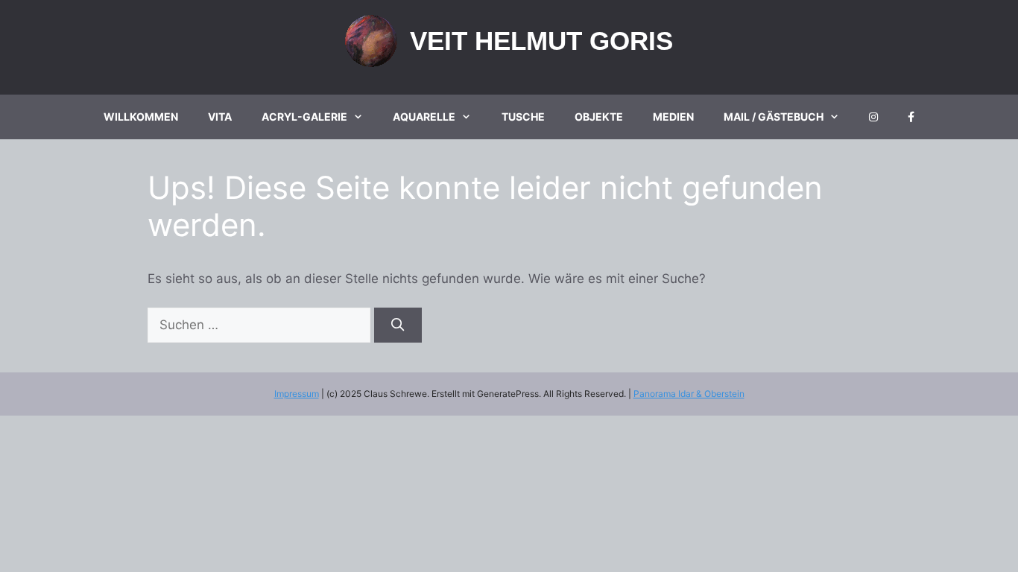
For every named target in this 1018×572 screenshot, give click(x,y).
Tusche (523, 116)
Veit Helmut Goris (541, 40)
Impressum (296, 393)
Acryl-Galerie (304, 116)
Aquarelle (424, 116)
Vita (220, 116)
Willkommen (141, 116)
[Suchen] (398, 325)
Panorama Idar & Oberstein (688, 393)
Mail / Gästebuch (773, 116)
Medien (673, 116)
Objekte (599, 116)
